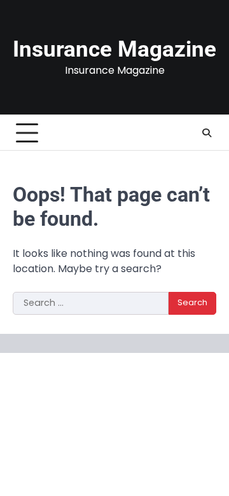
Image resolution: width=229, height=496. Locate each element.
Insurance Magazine (114, 49)
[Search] (206, 132)
